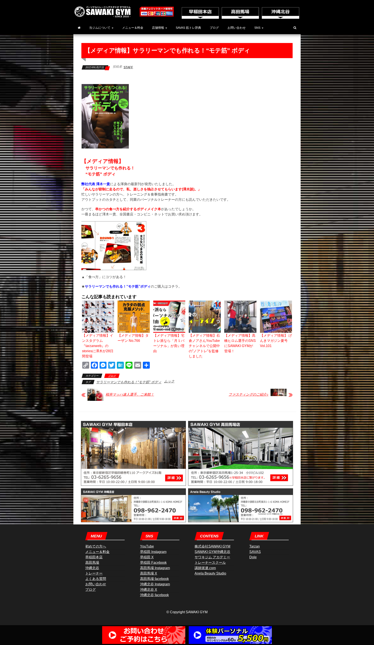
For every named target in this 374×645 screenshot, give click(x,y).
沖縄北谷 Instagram (155, 584)
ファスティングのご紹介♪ (248, 394)
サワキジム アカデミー (212, 557)
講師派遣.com (205, 568)
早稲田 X (147, 557)
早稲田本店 (94, 557)
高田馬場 (92, 562)
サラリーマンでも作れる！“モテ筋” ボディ (128, 382)
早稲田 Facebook (153, 562)
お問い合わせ (236, 27)
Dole (253, 557)
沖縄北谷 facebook (154, 595)
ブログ (214, 27)
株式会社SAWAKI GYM (212, 546)
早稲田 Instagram (153, 552)
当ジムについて (100, 27)
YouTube (147, 546)
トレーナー (94, 573)
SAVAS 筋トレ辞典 (188, 27)
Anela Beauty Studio (210, 573)
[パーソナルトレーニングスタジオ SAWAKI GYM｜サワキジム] (79, 27)
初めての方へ (95, 546)
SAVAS (255, 552)
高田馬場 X (148, 573)
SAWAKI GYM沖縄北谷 (212, 552)
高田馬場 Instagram (155, 568)
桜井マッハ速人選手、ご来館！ (130, 394)
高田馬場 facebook (154, 579)
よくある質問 (95, 579)
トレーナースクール (210, 562)
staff (128, 67)
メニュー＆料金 (132, 27)
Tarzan (254, 546)
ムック (169, 381)
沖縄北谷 (92, 568)
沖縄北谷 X (148, 589)
